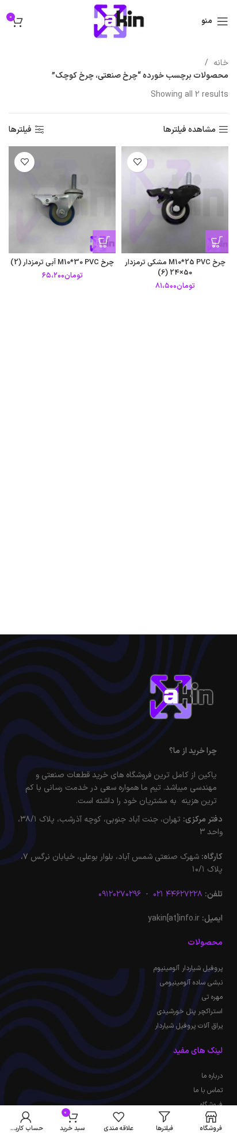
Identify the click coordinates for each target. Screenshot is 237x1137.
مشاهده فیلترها (189, 130)
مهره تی (212, 997)
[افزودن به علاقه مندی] (137, 162)
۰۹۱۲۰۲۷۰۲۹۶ (119, 894)
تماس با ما (208, 1090)
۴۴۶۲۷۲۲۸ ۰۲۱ (176, 894)
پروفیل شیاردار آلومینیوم (188, 968)
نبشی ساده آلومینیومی (191, 983)
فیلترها (20, 130)
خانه (219, 63)
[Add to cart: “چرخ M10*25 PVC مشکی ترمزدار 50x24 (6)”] (216, 241)
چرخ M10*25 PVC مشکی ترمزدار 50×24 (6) (175, 267)
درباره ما (212, 1076)
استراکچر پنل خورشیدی (190, 1011)
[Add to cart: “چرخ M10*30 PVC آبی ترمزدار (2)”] (104, 241)
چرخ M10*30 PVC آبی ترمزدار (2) (62, 262)
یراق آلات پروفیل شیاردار (189, 1026)
